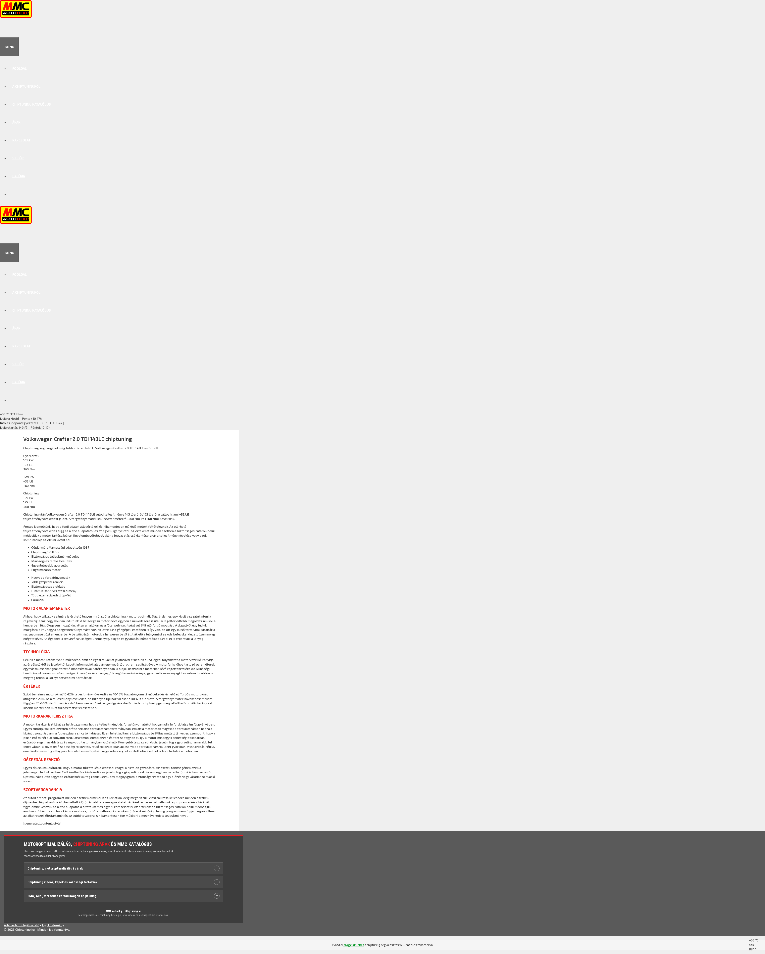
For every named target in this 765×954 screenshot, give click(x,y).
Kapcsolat (21, 140)
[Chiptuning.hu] (16, 17)
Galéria (18, 176)
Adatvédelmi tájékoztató (21, 925)
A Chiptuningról (26, 86)
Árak (16, 122)
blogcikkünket (353, 945)
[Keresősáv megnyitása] (4, 28)
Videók (18, 158)
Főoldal (19, 68)
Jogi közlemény (53, 925)
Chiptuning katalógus (31, 104)
